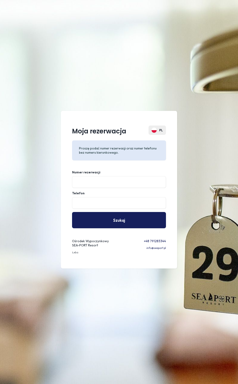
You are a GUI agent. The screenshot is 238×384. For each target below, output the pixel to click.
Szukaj (119, 220)
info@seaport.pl (156, 248)
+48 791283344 (155, 241)
